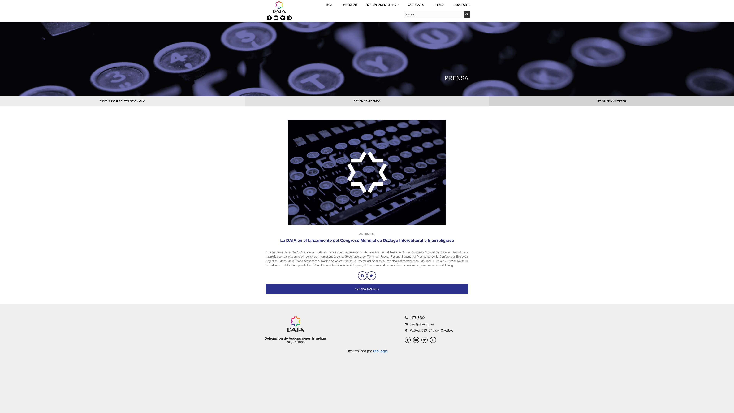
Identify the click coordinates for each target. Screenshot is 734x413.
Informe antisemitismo (382, 4)
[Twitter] (283, 18)
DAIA (329, 4)
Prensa (439, 4)
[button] (362, 275)
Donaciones (462, 4)
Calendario (416, 4)
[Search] (467, 14)
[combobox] (433, 14)
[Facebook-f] (269, 18)
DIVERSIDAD (349, 4)
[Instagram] (289, 18)
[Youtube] (276, 18)
